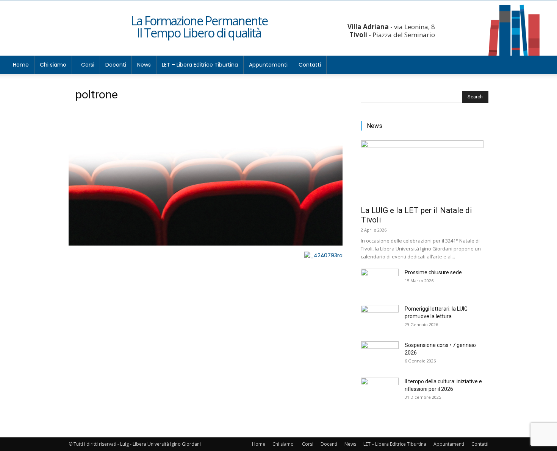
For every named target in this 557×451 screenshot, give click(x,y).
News (144, 64)
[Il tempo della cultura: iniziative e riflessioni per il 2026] (380, 391)
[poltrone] (206, 243)
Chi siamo (53, 64)
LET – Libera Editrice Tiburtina (200, 64)
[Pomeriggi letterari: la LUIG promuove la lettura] (380, 318)
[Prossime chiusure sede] (380, 282)
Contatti (310, 64)
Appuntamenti (268, 64)
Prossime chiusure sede (433, 272)
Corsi (87, 64)
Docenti (115, 64)
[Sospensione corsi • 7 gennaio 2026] (380, 354)
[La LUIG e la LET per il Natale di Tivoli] (424, 170)
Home (21, 64)
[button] (540, 65)
